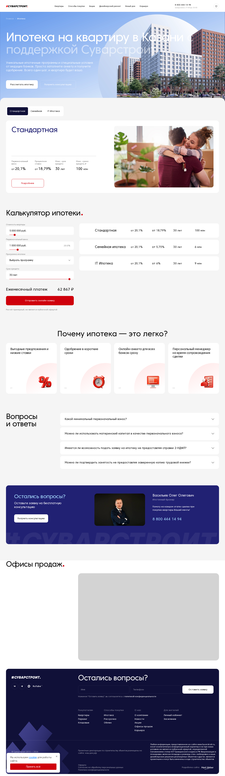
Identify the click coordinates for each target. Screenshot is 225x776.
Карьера (144, 6)
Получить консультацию (31, 518)
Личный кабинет (173, 715)
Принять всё (33, 766)
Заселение (170, 719)
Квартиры (59, 6)
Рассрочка (110, 719)
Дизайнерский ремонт (110, 6)
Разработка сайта (190, 767)
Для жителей (171, 710)
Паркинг (82, 719)
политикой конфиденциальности (140, 696)
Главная (10, 18)
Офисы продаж (144, 726)
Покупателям (85, 710)
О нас (138, 710)
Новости (139, 719)
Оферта (82, 765)
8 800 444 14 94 (167, 519)
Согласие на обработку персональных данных (100, 767)
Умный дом (130, 6)
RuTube (37, 686)
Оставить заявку (198, 689)
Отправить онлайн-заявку (40, 300)
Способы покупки (76, 6)
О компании (141, 715)
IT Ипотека (53, 111)
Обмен (108, 722)
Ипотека (109, 715)
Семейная (36, 111)
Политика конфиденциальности (93, 770)
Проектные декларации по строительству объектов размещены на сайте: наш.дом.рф (110, 751)
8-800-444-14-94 (183, 5)
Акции (92, 6)
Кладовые (83, 722)
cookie (33, 757)
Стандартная (17, 111)
